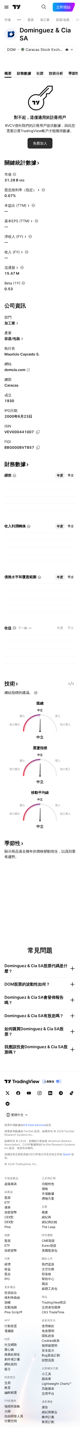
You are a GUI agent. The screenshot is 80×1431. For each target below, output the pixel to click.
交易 (7, 1383)
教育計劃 (48, 1422)
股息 (7, 1274)
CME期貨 (48, 1240)
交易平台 (48, 1393)
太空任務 (48, 1269)
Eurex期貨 (49, 1245)
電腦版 (9, 1331)
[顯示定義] (14, 174)
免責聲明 (48, 1331)
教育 (7, 1387)
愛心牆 (9, 1349)
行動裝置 (10, 1326)
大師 (7, 1411)
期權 (7, 1302)
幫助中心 (48, 1279)
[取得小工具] (71, 683)
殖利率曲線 (12, 1297)
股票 (7, 1197)
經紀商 (46, 1217)
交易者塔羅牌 (51, 1307)
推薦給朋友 (12, 1354)
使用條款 (48, 1326)
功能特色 (48, 1184)
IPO (7, 1279)
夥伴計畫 (48, 1417)
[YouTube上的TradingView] (29, 1093)
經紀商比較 (49, 1222)
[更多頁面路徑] (19, 20)
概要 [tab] (8, 73)
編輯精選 (10, 1392)
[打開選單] (6, 7)
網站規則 (10, 1364)
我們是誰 (48, 1264)
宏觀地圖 (10, 1307)
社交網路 (10, 1344)
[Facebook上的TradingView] (18, 1093)
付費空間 (10, 1421)
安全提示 (48, 1350)
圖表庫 (46, 1379)
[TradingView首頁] (17, 7)
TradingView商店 (54, 1302)
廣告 (45, 1407)
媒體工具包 (49, 1288)
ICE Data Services (34, 1125)
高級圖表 (48, 1388)
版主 (7, 1369)
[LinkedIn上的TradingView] (50, 1093)
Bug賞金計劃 (51, 1355)
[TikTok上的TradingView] (71, 1093)
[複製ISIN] (38, 432)
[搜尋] (43, 7)
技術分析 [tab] (56, 73)
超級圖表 (10, 1184)
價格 (45, 1189)
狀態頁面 (48, 1360)
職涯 (45, 1284)
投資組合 (10, 1292)
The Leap (49, 1227)
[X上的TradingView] (7, 1093)
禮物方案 (48, 1198)
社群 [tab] (40, 73)
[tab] (60, 475)
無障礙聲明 (49, 1345)
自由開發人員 (13, 1416)
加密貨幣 (10, 1212)
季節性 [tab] (73, 73)
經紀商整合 (49, 1412)
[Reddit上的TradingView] (7, 1104)
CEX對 (9, 1217)
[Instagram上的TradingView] (39, 1093)
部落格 (46, 1274)
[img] (67, 50)
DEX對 (9, 1222)
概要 (45, 1212)
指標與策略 (12, 1406)
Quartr (67, 1154)
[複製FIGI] (38, 448)
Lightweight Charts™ (56, 1383)
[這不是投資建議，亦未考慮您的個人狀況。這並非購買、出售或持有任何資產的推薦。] (36, 693)
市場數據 (48, 1193)
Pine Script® (13, 1312)
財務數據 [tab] (24, 73)
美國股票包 (49, 1250)
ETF (7, 1202)
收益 (7, 1269)
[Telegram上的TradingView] (61, 1093)
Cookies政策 (51, 1340)
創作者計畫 (12, 1359)
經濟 (7, 1264)
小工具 (46, 1374)
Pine (7, 1227)
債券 (7, 1207)
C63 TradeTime (53, 1312)
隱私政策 (48, 1336)
